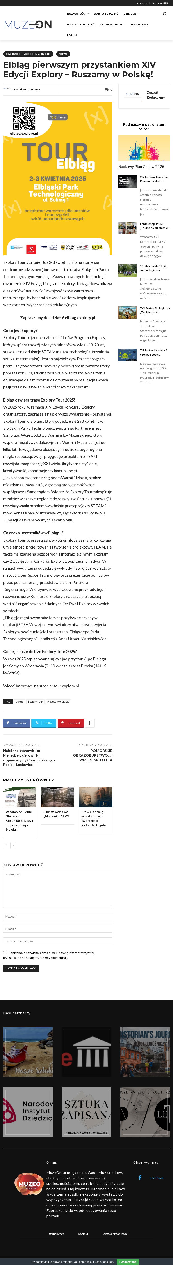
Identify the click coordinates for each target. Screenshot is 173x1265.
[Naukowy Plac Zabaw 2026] (144, 148)
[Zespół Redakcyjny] (7, 89)
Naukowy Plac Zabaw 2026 (141, 166)
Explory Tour (35, 701)
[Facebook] (140, 1178)
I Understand (128, 1261)
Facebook (157, 1178)
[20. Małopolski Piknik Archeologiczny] (127, 270)
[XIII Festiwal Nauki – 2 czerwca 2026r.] (127, 355)
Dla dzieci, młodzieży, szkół (28, 54)
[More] (90, 723)
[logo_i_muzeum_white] (86, 1052)
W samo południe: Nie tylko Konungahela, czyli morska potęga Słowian (19, 820)
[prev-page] (6, 845)
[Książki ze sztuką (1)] (145, 1112)
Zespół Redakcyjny (26, 89)
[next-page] (13, 845)
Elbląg (20, 701)
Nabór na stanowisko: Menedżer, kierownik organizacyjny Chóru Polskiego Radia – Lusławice (29, 757)
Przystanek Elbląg (58, 701)
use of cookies (104, 1261)
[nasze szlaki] (28, 1052)
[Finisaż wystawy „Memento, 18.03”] (57, 797)
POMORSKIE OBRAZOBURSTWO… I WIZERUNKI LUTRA (92, 755)
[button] (164, 14)
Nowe (63, 54)
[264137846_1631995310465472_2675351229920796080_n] (145, 1052)
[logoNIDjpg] (28, 1112)
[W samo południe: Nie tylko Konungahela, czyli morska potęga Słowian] (19, 797)
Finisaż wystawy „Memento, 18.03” (56, 814)
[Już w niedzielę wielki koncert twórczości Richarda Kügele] (95, 797)
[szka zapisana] (86, 1112)
